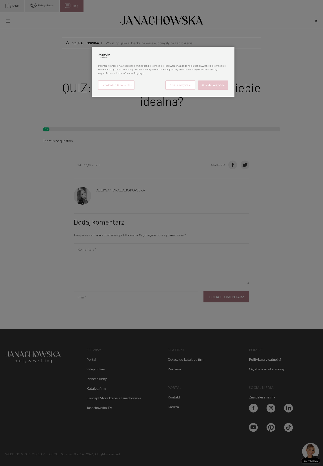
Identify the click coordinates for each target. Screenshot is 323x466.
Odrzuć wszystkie (180, 85)
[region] (163, 72)
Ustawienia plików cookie (116, 85)
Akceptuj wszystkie (213, 85)
